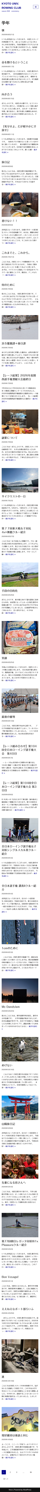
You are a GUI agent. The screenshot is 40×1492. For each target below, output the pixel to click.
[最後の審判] (20, 700)
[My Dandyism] (20, 990)
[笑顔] (20, 637)
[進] (20, 1356)
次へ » (5, 1479)
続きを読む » (11, 52)
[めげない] (20, 1049)
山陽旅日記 (8, 1124)
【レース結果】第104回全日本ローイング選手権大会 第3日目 (19, 787)
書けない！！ (10, 221)
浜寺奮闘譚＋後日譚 (14, 343)
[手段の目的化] (20, 574)
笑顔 (4, 658)
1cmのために (10, 948)
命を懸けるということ (15, 62)
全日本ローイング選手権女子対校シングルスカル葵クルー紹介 (19, 850)
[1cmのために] (20, 932)
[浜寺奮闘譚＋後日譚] (20, 327)
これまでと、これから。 (16, 253)
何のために (8, 285)
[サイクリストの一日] (20, 480)
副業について (10, 437)
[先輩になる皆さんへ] (20, 1166)
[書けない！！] (20, 204)
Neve (11, 1490)
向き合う (7, 94)
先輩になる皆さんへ (14, 1182)
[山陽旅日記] (20, 1108)
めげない (7, 1065)
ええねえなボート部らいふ (18, 1309)
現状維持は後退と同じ (15, 1435)
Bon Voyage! (10, 1277)
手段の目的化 (10, 590)
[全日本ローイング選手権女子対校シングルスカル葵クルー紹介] (20, 830)
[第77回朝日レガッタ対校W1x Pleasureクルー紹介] (20, 1225)
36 (31, 1472)
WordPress (27, 1490)
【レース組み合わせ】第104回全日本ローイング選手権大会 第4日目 (19, 750)
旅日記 (6, 162)
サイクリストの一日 (14, 496)
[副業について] (20, 421)
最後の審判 (8, 716)
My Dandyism (11, 1006)
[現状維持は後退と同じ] (20, 1419)
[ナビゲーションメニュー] (35, 7)
